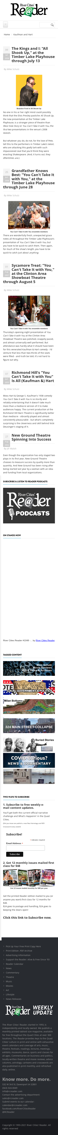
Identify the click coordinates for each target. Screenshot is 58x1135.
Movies (9, 985)
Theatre (10, 977)
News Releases (13, 998)
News (9, 968)
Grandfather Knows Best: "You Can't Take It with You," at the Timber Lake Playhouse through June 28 (29, 178)
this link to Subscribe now (30, 917)
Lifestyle (10, 994)
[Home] (29, 10)
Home (7, 34)
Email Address (14, 843)
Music (9, 981)
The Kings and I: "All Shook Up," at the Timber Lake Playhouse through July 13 (33, 54)
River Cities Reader (45, 640)
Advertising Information (18, 955)
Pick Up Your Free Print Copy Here (23, 946)
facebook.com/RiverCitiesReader (19, 1108)
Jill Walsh (11, 448)
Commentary (12, 972)
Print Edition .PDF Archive (19, 950)
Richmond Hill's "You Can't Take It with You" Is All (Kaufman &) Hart (33, 376)
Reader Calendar (14, 963)
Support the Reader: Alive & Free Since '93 (27, 959)
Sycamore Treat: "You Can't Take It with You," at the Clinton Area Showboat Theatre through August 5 (28, 273)
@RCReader (8, 1111)
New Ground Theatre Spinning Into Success (31, 437)
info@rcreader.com (12, 1091)
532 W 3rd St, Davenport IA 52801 (19, 1084)
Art (7, 990)
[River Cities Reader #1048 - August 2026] (29, 587)
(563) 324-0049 (9, 1087)
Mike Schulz (13, 69)
